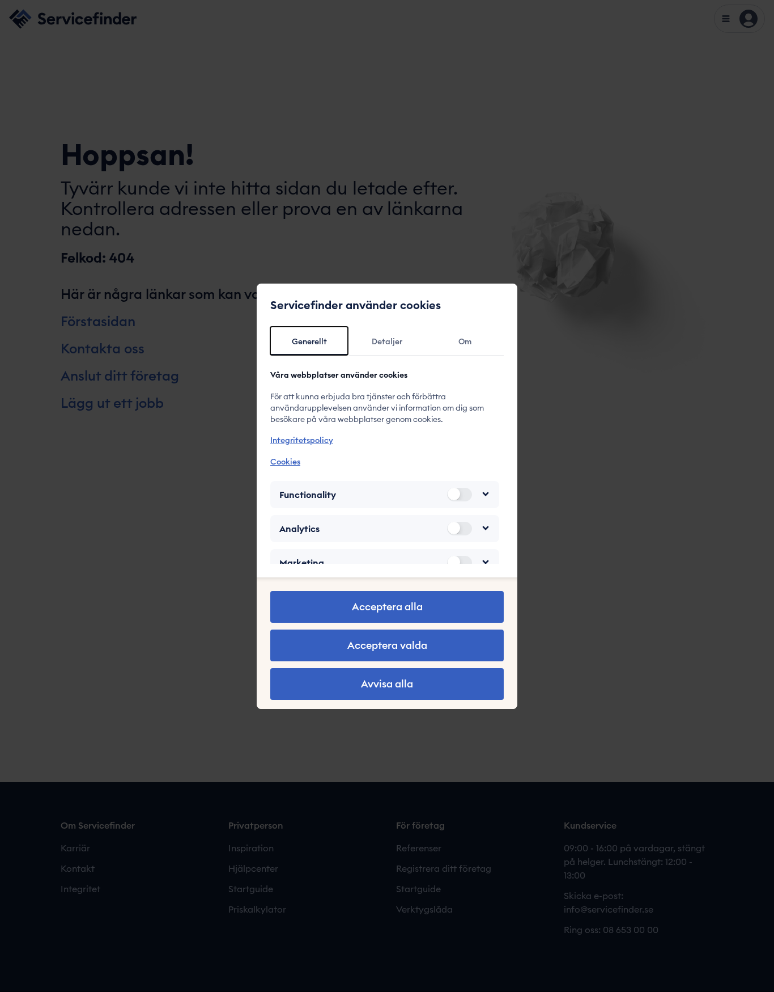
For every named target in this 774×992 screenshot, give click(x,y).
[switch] (459, 494)
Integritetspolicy (301, 440)
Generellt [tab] (309, 341)
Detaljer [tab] (387, 341)
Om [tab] (464, 341)
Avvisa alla (387, 683)
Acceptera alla (387, 606)
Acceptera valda (387, 645)
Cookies (285, 461)
